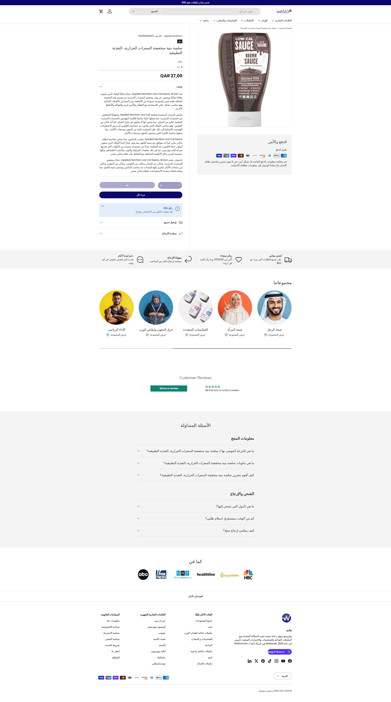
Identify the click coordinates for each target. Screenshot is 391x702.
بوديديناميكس (158, 663)
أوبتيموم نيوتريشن (156, 627)
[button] (101, 11)
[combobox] (195, 11)
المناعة (208, 645)
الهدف (264, 20)
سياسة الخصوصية (111, 627)
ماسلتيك (161, 657)
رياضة (206, 20)
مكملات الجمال (204, 663)
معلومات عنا (113, 620)
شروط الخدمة (112, 645)
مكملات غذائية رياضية (201, 651)
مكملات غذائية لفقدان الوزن (198, 633)
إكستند (162, 645)
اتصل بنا (116, 651)
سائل (180, 61)
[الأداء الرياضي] (116, 307)
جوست (161, 633)
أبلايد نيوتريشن (158, 651)
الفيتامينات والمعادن (227, 20)
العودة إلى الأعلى (195, 596)
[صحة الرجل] (274, 307)
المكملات (249, 20)
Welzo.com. (241, 643)
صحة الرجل (274, 329)
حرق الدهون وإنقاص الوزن (156, 329)
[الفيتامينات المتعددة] (195, 307)
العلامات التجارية (283, 20)
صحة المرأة (235, 329)
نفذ (127, 185)
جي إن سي (159, 620)
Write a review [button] (169, 388)
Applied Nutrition (173, 35)
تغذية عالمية (159, 639)
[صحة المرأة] (235, 307)
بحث (210, 627)
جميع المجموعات (203, 620)
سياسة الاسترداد (111, 633)
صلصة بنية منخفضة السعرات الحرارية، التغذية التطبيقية (258, 28)
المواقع (116, 657)
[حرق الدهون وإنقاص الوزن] (156, 307)
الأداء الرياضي (116, 329)
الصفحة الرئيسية (285, 28)
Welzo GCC (279, 690)
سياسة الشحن (112, 639)
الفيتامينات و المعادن (201, 639)
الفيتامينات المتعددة (195, 329)
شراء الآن (141, 194)
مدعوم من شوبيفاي (266, 690)
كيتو (210, 657)
